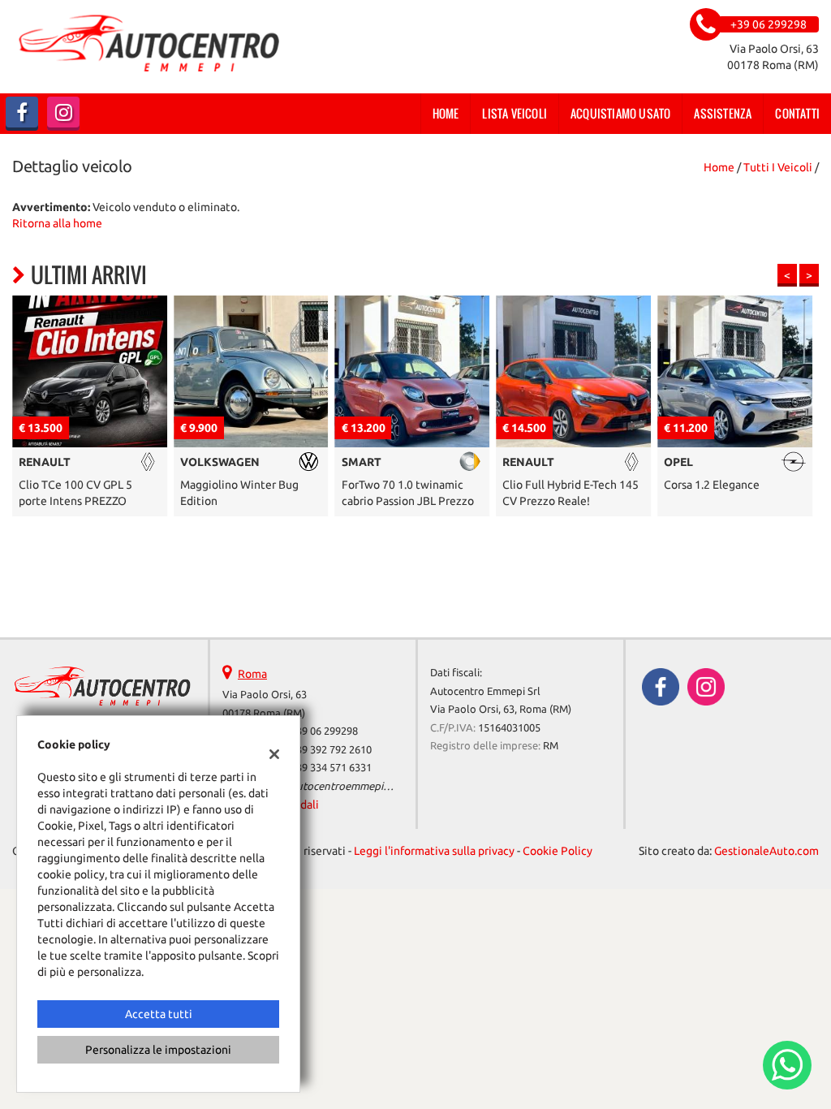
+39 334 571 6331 (331, 768)
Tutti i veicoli (777, 167)
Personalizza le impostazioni (158, 1049)
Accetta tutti (158, 1014)
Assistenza (722, 113)
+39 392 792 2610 (331, 750)
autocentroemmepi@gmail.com (367, 786)
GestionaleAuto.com (766, 850)
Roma (252, 673)
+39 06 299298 (324, 731)
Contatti (797, 113)
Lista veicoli (514, 113)
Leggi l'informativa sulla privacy (434, 850)
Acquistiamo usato (620, 113)
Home (446, 113)
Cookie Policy (557, 850)
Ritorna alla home (57, 223)
